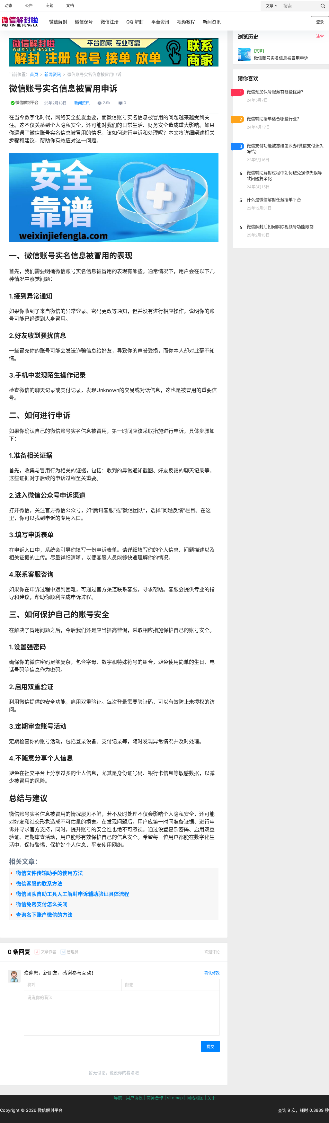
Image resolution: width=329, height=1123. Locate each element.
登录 (320, 22)
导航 (118, 1097)
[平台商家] (113, 41)
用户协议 (134, 1097)
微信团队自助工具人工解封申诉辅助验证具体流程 (72, 894)
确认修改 (212, 973)
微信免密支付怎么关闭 (41, 904)
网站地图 (195, 1097)
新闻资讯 (52, 74)
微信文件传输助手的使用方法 (49, 873)
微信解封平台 (49, 1110)
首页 (34, 74)
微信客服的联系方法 (39, 883)
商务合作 (155, 1097)
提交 (210, 1046)
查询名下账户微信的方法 (44, 915)
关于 (211, 1097)
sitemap (175, 1097)
